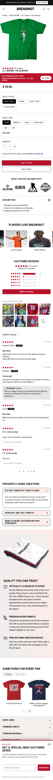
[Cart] (48, 9)
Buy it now (26, 169)
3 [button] (27, 471)
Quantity (6, 142)
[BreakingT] (26, 8)
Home (4, 15)
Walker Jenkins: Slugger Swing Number (39, 704)
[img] (7, 342)
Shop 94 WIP (14, 15)
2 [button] (23, 471)
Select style (8, 97)
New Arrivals (20, 674)
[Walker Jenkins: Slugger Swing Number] (39, 690)
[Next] (29, 711)
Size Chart (6, 133)
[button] (3, 8)
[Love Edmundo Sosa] (14, 690)
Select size (7, 118)
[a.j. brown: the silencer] (23, 39)
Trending (8, 674)
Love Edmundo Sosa (14, 703)
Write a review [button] (26, 291)
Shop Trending (42, 2)
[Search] (44, 9)
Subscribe (44, 768)
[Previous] (23, 711)
